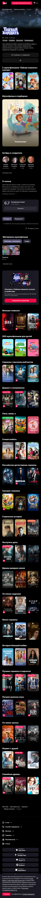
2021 (6, 38)
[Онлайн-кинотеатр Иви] (5, 3)
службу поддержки (28, 894)
